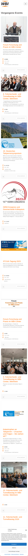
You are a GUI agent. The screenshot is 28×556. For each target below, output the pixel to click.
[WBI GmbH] (5, 4)
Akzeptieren (14, 544)
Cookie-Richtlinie (7, 554)
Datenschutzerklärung (15, 554)
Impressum (22, 554)
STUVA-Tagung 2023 (12, 261)
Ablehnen (14, 547)
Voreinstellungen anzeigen (14, 551)
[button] (26, 530)
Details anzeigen (21, 69)
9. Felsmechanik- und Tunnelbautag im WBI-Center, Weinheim (12, 379)
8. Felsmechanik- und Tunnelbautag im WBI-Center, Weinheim (12, 96)
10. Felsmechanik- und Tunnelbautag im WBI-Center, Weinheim (12, 492)
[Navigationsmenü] (25, 4)
